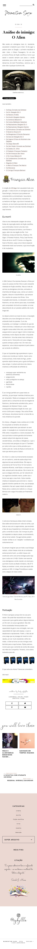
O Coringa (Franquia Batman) (15, 170)
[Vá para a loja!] (18, 683)
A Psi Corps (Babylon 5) (14, 156)
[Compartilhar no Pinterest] (12, 707)
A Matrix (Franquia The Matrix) (16, 165)
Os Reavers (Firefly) (12, 115)
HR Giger (14, 188)
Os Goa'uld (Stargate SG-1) (15, 137)
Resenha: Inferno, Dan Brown (20, 780)
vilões (22, 698)
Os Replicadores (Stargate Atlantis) (17, 127)
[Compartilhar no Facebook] (12, 703)
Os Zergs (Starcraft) (12, 144)
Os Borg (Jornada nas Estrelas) (16, 110)
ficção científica (18, 819)
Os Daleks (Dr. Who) (13, 149)
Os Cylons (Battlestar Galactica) (16, 122)
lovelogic (20, 942)
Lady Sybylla (23, 691)
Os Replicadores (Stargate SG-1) (16, 124)
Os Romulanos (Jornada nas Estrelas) (18, 129)
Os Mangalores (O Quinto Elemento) (18, 134)
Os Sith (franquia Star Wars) (15, 153)
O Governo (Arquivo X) (13, 132)
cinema (18, 811)
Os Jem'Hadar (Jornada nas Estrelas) (18, 146)
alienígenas (13, 697)
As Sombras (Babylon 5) (14, 120)
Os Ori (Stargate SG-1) (13, 112)
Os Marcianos (10, 168)
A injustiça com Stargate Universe (15, 776)
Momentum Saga (10, 941)
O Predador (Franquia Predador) (16, 151)
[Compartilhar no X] (25, 703)
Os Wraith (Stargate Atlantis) (15, 117)
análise (20, 697)
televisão (18, 832)
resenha (18, 828)
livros (18, 824)
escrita (18, 815)
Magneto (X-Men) (11, 163)
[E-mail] (25, 707)
